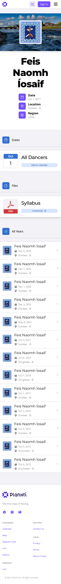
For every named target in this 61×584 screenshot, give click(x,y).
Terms (36, 549)
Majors (6, 554)
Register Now (9, 541)
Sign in (44, 4)
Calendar (7, 528)
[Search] (32, 4)
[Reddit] (20, 512)
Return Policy (39, 556)
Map (5, 535)
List (4, 548)
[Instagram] (12, 512)
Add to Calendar (39, 165)
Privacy (36, 543)
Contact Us (38, 528)
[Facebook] (4, 512)
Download (37, 210)
